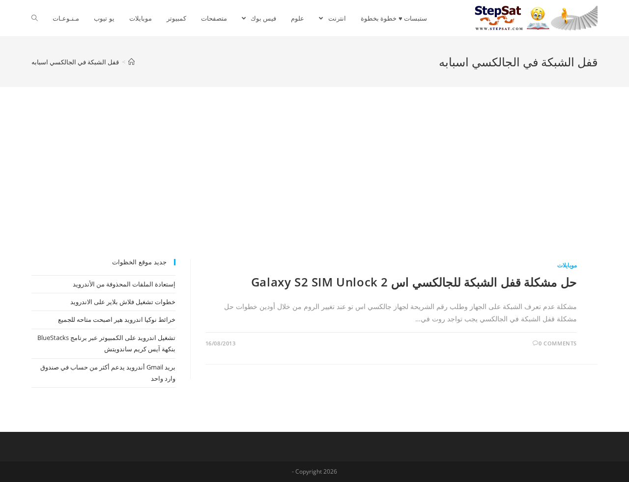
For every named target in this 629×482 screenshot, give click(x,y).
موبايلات (567, 265)
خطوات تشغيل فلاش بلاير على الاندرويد (122, 301)
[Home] (131, 61)
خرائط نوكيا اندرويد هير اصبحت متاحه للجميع (116, 319)
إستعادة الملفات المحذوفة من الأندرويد (124, 284)
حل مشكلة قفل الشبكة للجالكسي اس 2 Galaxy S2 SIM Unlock (414, 282)
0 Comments (558, 343)
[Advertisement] (314, 185)
